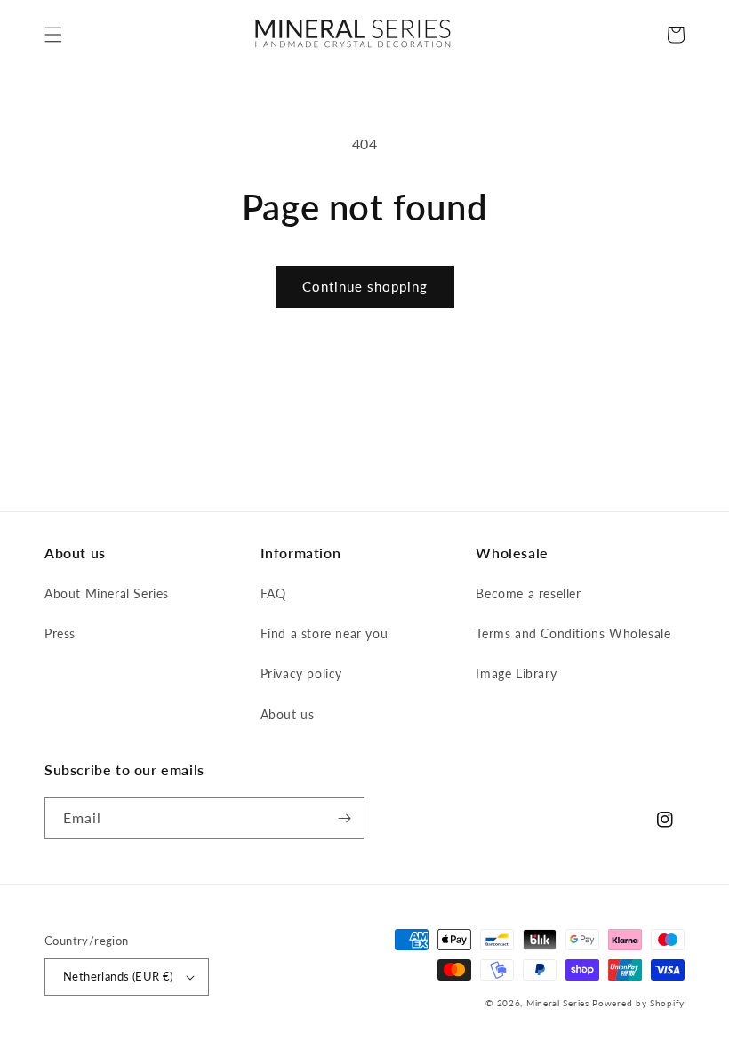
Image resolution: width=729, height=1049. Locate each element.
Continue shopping (365, 286)
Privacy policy (301, 673)
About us (287, 714)
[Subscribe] (344, 818)
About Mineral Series (106, 593)
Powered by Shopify (638, 1002)
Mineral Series (557, 1002)
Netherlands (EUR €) (118, 976)
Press (60, 633)
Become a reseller (528, 593)
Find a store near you (324, 633)
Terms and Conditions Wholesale (573, 633)
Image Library (516, 673)
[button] (53, 34)
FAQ (273, 593)
